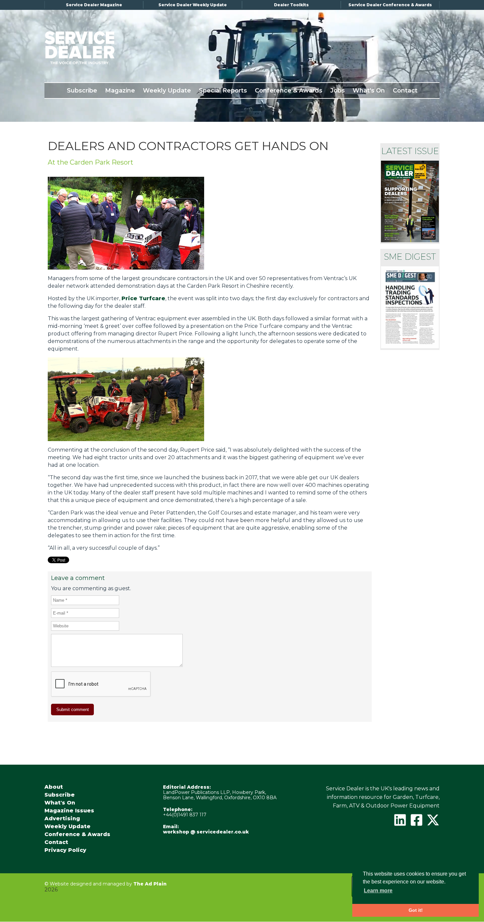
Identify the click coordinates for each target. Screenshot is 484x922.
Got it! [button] (416, 910)
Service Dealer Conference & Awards (390, 4)
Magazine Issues (69, 810)
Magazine (120, 90)
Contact (405, 90)
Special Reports (223, 90)
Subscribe (82, 90)
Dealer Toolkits (291, 4)
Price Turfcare (143, 298)
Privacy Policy (65, 850)
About (53, 787)
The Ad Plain (150, 884)
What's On (369, 90)
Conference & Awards (288, 90)
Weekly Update (167, 90)
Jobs (337, 90)
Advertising (62, 818)
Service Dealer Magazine (94, 4)
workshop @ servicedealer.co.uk (206, 832)
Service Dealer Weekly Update (192, 4)
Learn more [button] (378, 890)
